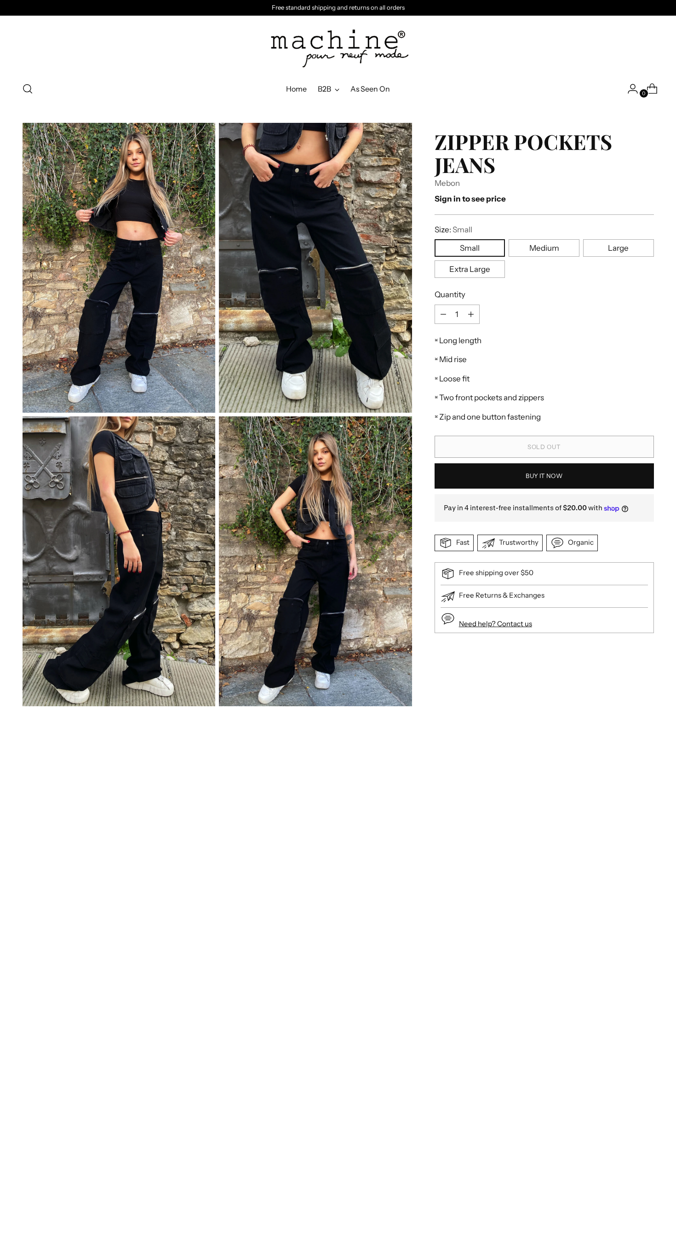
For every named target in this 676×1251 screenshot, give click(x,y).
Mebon (447, 183)
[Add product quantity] (443, 314)
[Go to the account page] (629, 89)
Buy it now (544, 475)
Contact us (514, 623)
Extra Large (469, 269)
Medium (544, 248)
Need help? (478, 623)
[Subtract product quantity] (471, 314)
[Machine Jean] (338, 45)
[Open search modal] (27, 89)
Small (470, 248)
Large (618, 248)
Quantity (450, 294)
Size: (453, 229)
